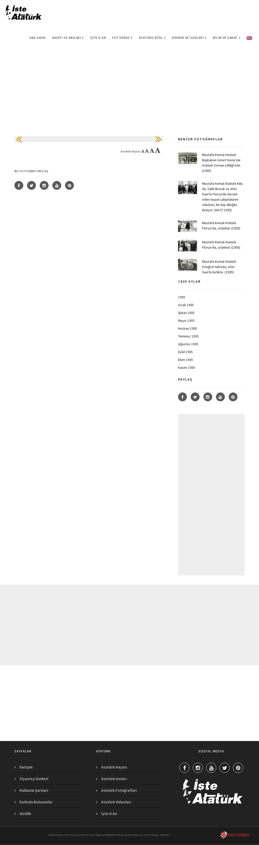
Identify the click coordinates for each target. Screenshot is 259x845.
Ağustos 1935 (188, 344)
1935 (181, 297)
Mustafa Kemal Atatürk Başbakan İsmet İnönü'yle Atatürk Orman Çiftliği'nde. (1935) (221, 162)
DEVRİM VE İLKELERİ (189, 38)
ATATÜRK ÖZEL (152, 38)
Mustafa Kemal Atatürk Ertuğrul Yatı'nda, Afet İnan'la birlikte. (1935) (219, 266)
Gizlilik (25, 813)
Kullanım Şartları (33, 790)
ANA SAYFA (37, 38)
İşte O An (109, 813)
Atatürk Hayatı (114, 767)
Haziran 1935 (187, 328)
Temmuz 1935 (188, 336)
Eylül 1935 (185, 352)
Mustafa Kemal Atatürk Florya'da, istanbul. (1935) (221, 225)
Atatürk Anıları (114, 778)
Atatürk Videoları (116, 802)
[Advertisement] (129, 101)
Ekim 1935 (185, 359)
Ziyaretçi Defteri (33, 778)
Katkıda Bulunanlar (36, 802)
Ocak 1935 (186, 305)
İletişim (26, 767)
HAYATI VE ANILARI (68, 38)
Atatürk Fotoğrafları (119, 790)
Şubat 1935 (186, 312)
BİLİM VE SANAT (227, 38)
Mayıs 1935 (186, 320)
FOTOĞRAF (122, 38)
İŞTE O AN (98, 38)
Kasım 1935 (186, 367)
